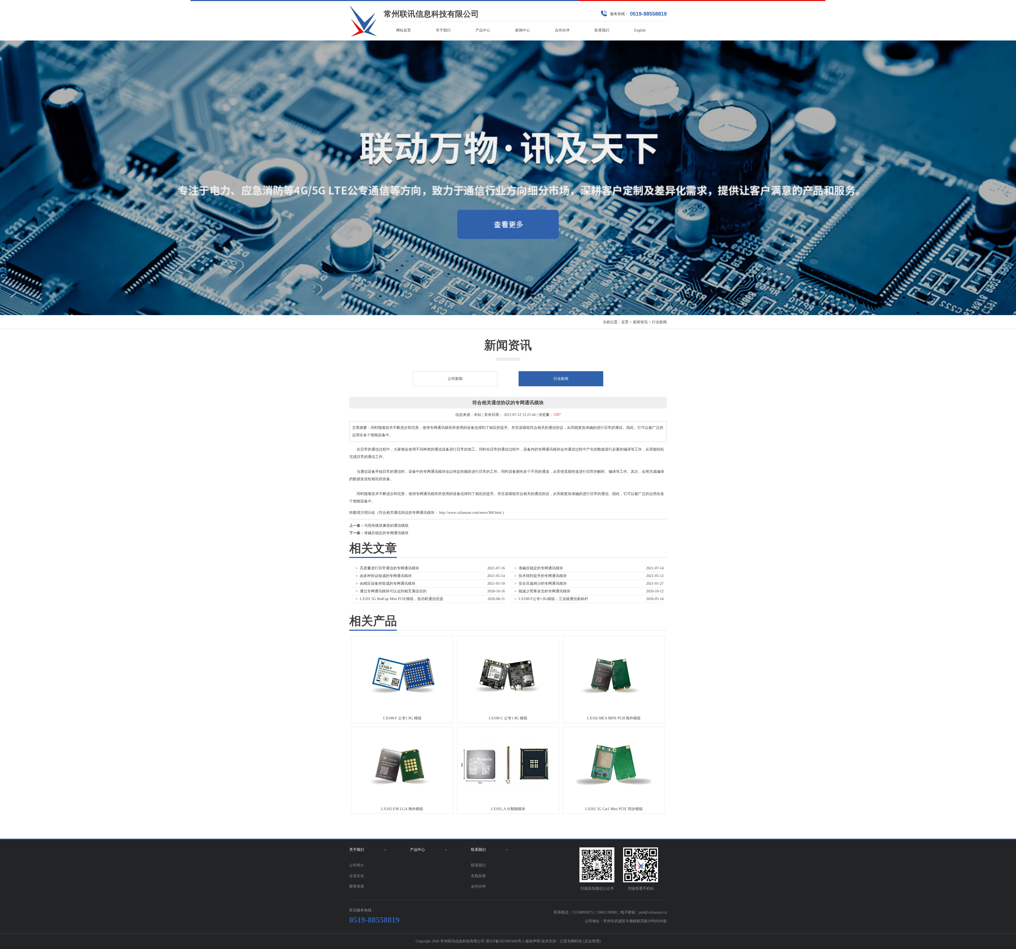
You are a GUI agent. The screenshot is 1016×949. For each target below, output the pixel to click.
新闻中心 (522, 30)
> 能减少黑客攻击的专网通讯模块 (542, 591)
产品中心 (482, 30)
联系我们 (602, 30)
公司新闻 (455, 379)
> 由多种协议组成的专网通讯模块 (384, 576)
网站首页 (403, 30)
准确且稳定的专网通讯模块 (386, 533)
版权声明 (532, 941)
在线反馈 (478, 876)
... (411, 865)
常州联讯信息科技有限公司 (431, 14)
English (640, 30)
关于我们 (443, 30)
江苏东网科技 (571, 941)
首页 (625, 322)
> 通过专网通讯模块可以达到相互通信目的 (391, 591)
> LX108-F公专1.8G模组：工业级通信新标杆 (551, 599)
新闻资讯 (640, 322)
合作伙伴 (562, 30)
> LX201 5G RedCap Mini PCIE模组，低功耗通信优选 (399, 599)
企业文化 (356, 876)
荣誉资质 (356, 886)
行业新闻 (659, 322)
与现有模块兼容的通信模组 (386, 526)
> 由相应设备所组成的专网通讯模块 (385, 583)
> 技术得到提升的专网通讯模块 (540, 576)
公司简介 (356, 865)
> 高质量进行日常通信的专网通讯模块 (387, 568)
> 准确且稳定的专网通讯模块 (538, 568)
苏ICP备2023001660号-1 (505, 941)
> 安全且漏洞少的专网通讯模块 (540, 583)
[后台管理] (592, 941)
